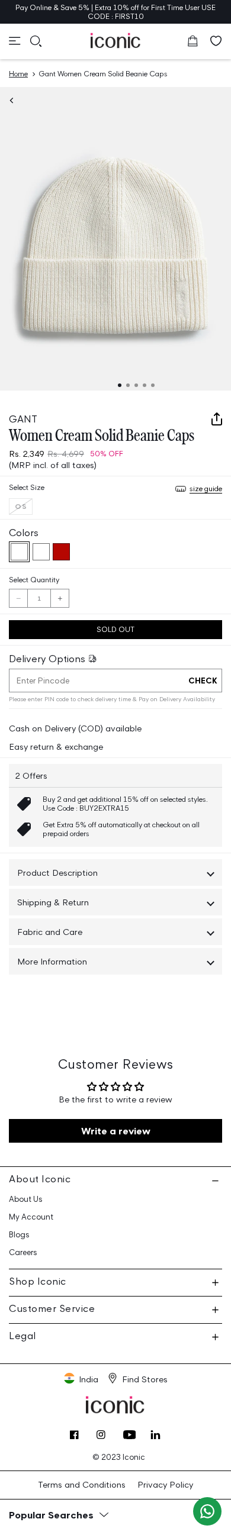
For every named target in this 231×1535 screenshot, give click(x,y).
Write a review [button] (115, 1131)
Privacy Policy (165, 1484)
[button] (15, 41)
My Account (31, 1216)
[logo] (116, 40)
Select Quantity (34, 579)
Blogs (19, 1234)
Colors (23, 532)
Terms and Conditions (82, 1484)
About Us (26, 1199)
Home (18, 73)
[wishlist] (216, 41)
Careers (23, 1252)
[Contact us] (207, 1511)
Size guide (206, 488)
